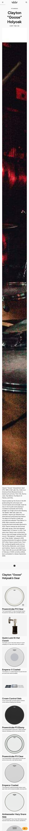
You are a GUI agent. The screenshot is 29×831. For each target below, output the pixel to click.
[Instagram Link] (14, 566)
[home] (14, 2)
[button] (2, 2)
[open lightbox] (14, 256)
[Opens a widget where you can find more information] (25, 828)
